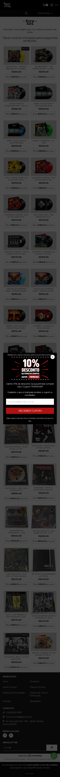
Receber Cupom (30, 410)
